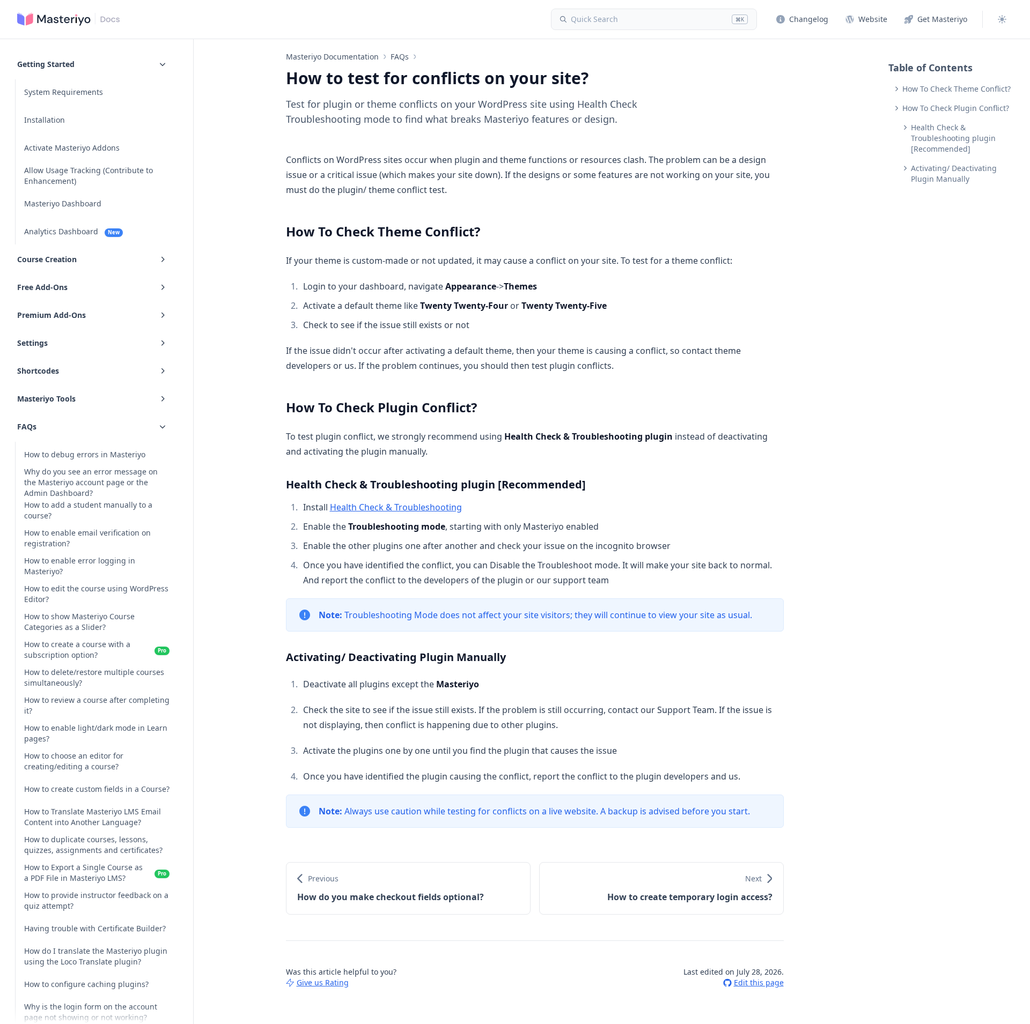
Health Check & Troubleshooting (396, 507)
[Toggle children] (163, 64)
